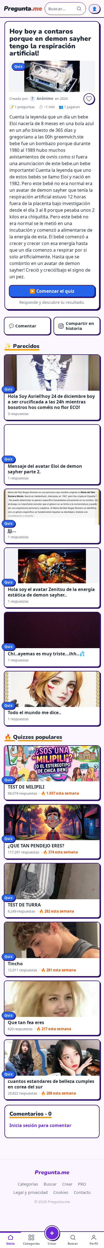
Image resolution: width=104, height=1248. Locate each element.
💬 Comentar (22, 326)
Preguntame (52, 1172)
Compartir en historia (80, 325)
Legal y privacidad (30, 1192)
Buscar (50, 1184)
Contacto (82, 1192)
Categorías (28, 1184)
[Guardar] (89, 98)
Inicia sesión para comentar (40, 1125)
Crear (67, 1184)
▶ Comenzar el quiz (52, 291)
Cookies (60, 1192)
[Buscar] (79, 8)
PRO (82, 1184)
